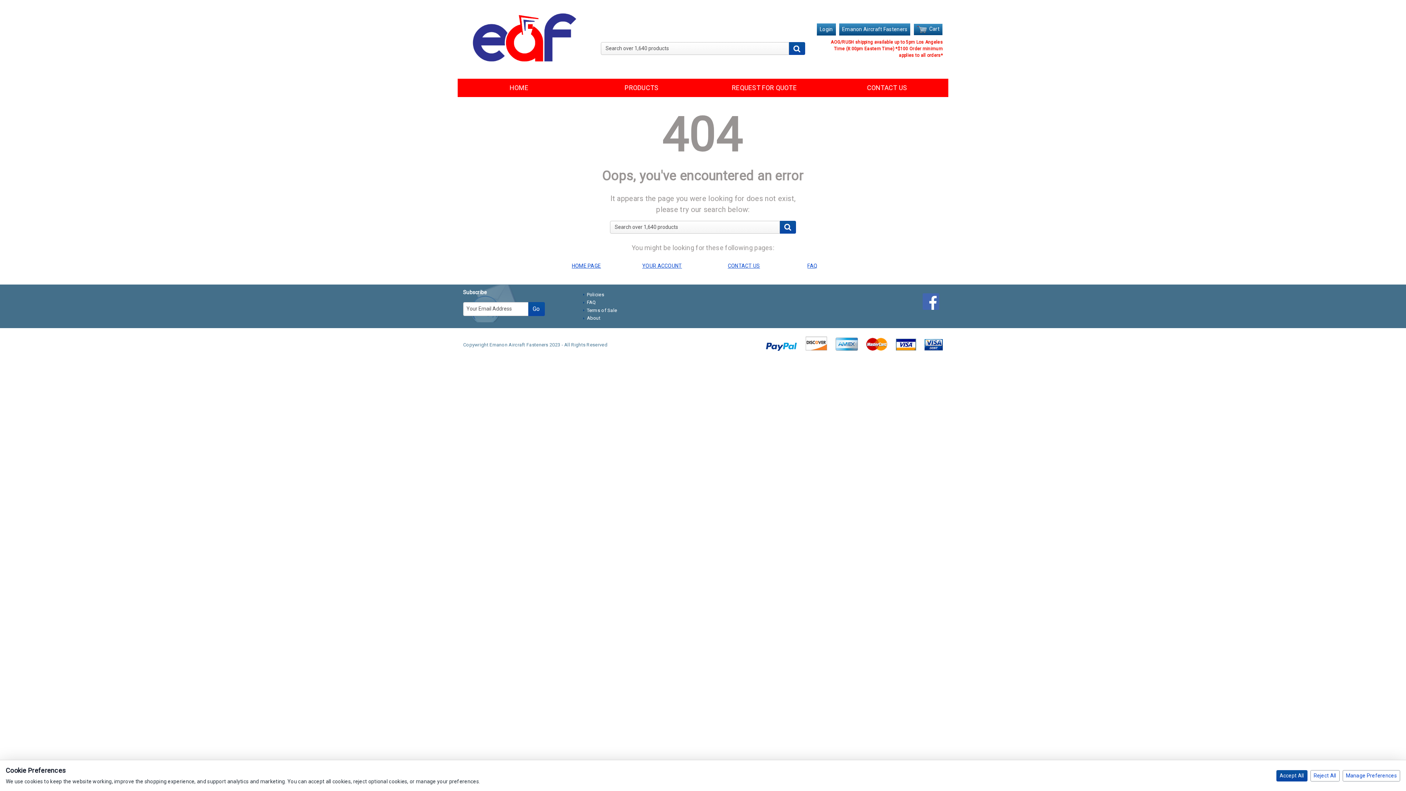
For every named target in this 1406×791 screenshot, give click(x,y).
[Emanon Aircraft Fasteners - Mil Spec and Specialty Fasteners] (523, 39)
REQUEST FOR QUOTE (764, 88)
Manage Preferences (1371, 776)
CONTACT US (887, 88)
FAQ (591, 302)
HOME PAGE (586, 266)
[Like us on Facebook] (933, 303)
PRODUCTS (641, 88)
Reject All (1325, 776)
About (594, 318)
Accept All (1292, 776)
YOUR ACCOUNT (662, 266)
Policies (595, 294)
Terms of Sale (602, 310)
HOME (519, 88)
